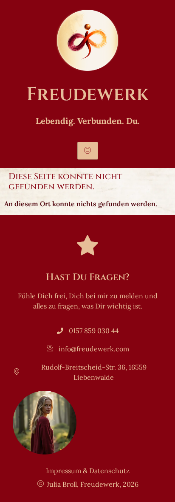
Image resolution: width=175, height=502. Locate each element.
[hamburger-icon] (87, 151)
